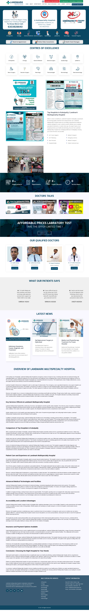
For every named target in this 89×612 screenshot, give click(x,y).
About (31, 4)
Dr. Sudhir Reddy (15, 263)
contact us (43, 233)
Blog (59, 4)
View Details (15, 268)
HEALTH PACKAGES (52, 4)
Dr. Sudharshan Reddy (34, 263)
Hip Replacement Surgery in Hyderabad (44, 341)
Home (27, 4)
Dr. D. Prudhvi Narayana (74, 262)
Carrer (63, 4)
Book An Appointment (77, 4)
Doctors (44, 4)
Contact (68, 4)
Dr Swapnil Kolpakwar (54, 263)
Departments (37, 4)
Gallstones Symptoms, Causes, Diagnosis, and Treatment (16, 348)
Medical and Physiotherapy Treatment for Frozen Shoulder (70, 342)
